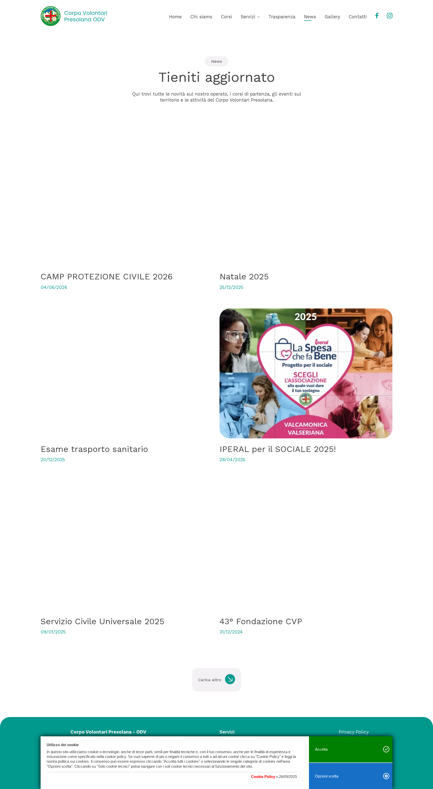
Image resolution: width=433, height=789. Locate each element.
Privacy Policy (354, 732)
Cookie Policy (263, 776)
